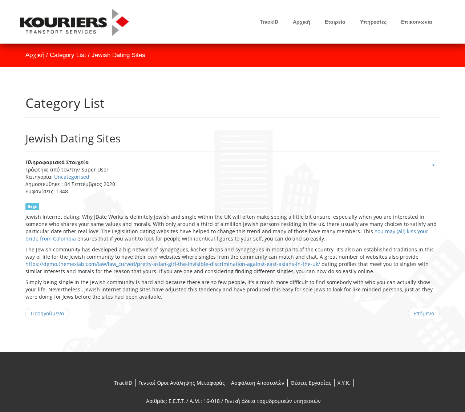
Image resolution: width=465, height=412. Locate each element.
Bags (32, 206)
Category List (68, 55)
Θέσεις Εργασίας (311, 382)
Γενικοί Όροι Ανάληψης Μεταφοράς (181, 382)
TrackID (123, 382)
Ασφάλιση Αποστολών (257, 382)
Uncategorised (71, 176)
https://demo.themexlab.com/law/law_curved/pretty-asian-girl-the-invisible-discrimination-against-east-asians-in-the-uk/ (172, 263)
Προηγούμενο (47, 313)
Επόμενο (423, 313)
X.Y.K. (344, 382)
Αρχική (34, 55)
